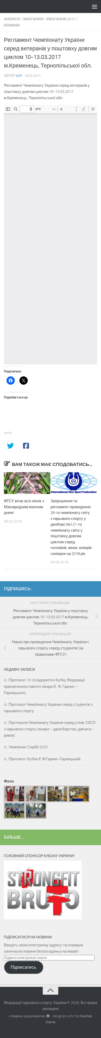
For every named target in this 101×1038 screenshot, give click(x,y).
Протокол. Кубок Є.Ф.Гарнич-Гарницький (44, 759)
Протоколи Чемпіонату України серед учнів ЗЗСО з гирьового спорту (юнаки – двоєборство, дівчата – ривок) (50, 729)
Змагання (33, 19)
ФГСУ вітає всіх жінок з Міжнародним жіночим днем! (24, 507)
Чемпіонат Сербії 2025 (28, 747)
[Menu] (94, 6)
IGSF (19, 76)
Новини (12, 25)
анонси (12, 19)
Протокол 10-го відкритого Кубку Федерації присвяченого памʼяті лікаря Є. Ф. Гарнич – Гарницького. (44, 686)
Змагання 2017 (60, 19)
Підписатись (23, 967)
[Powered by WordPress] (47, 1016)
